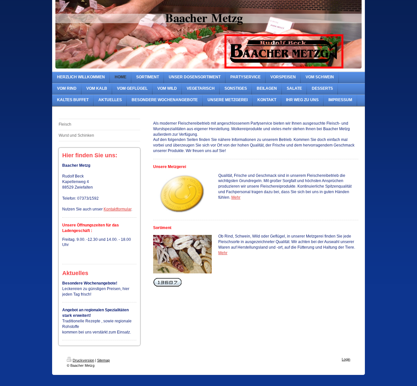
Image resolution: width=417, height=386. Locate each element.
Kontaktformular (117, 209)
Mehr (235, 197)
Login (346, 359)
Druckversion (83, 360)
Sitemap (103, 360)
